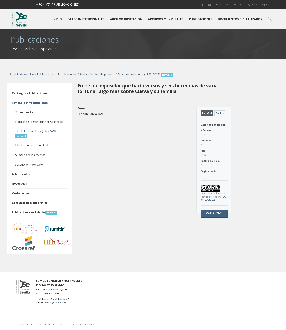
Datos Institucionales (86, 19)
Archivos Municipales (165, 19)
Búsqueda (90, 324)
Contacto (62, 324)
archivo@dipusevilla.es (56, 302)
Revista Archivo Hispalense (96, 74)
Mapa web (76, 324)
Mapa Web (222, 4)
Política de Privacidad (42, 324)
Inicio (57, 19)
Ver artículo (216, 213)
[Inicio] (19, 19)
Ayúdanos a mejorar (258, 4)
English (220, 113)
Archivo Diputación (126, 19)
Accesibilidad (21, 324)
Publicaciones (200, 19)
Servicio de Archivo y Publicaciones (32, 74)
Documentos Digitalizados (240, 19)
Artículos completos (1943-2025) (145, 74)
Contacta (237, 4)
